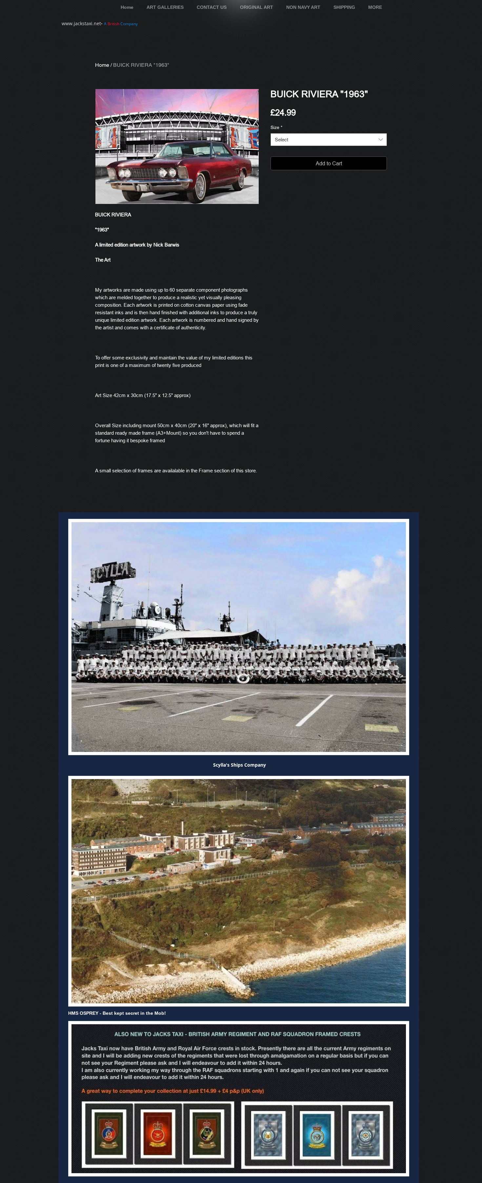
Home (102, 65)
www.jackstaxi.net (81, 23)
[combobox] (329, 139)
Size (276, 127)
